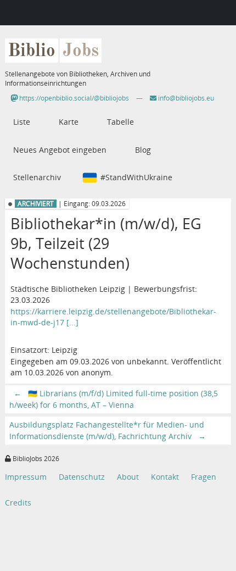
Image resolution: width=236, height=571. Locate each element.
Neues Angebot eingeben (59, 150)
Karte (68, 122)
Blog (143, 150)
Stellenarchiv (37, 177)
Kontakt (165, 477)
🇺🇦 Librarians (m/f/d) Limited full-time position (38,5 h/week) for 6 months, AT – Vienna (113, 398)
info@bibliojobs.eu (185, 98)
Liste (21, 122)
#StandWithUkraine (136, 177)
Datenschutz (82, 477)
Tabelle (120, 122)
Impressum (26, 477)
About (128, 477)
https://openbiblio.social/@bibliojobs (73, 98)
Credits (18, 502)
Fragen (203, 477)
